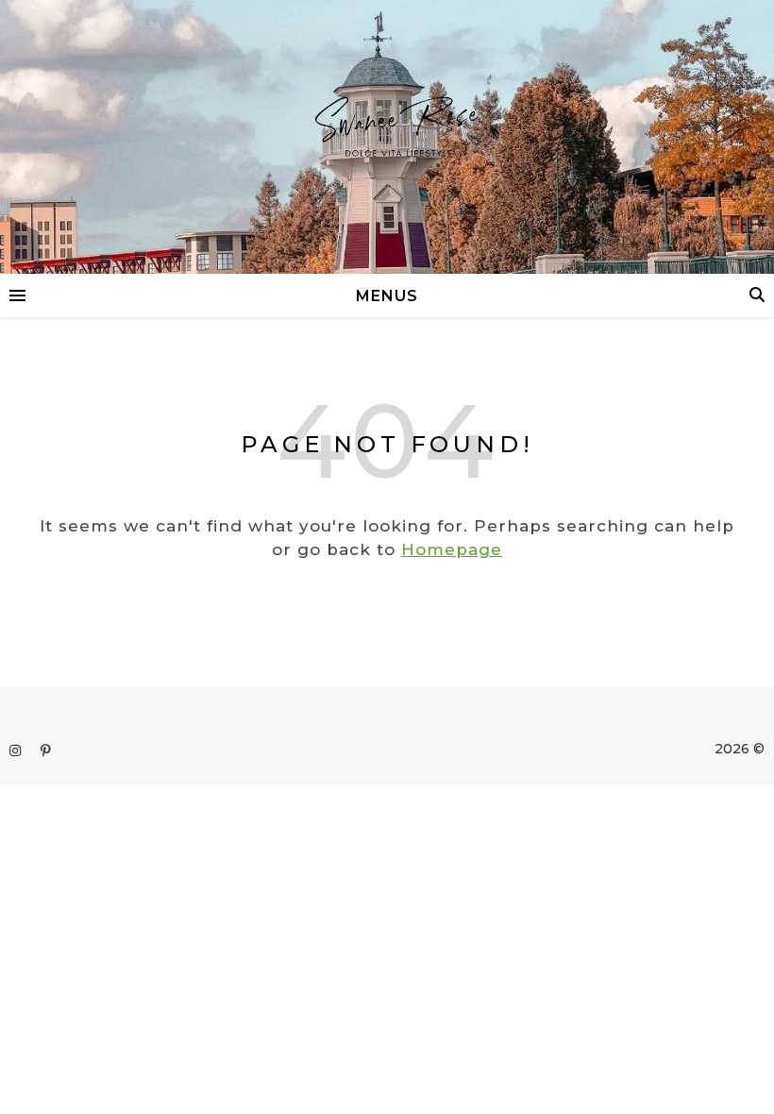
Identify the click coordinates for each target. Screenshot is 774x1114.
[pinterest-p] (46, 750)
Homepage (451, 549)
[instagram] (17, 750)
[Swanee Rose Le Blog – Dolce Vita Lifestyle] (387, 137)
